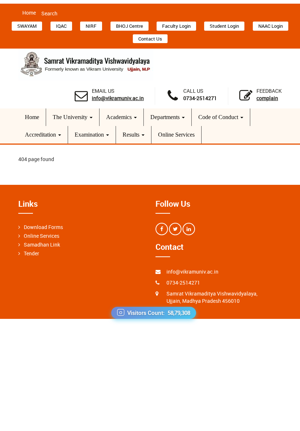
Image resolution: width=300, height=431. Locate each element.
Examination (90, 134)
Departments (165, 117)
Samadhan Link (42, 244)
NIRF (91, 26)
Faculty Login (176, 26)
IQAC (61, 26)
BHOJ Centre (129, 26)
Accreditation (41, 134)
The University (71, 117)
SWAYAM (27, 26)
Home (29, 12)
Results (132, 134)
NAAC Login (270, 26)
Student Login (224, 26)
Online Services (176, 134)
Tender (31, 253)
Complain (267, 98)
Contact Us (150, 38)
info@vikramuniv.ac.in (118, 98)
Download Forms (43, 227)
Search (49, 13)
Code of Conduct (219, 117)
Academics (119, 117)
